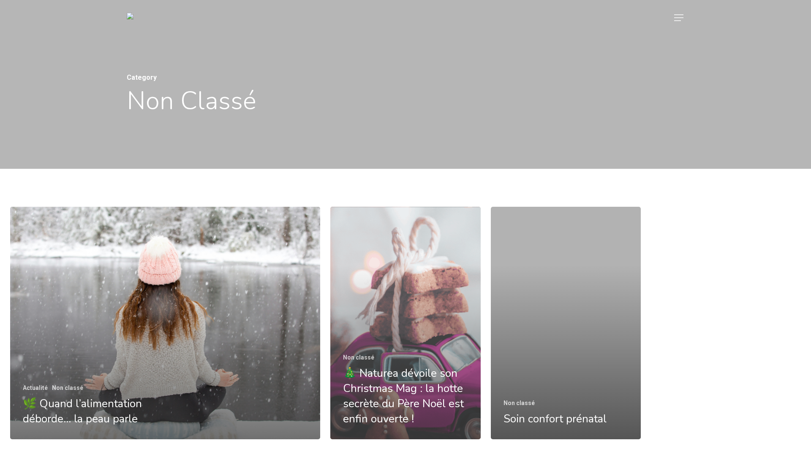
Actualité (35, 387)
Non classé (67, 387)
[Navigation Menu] (679, 18)
